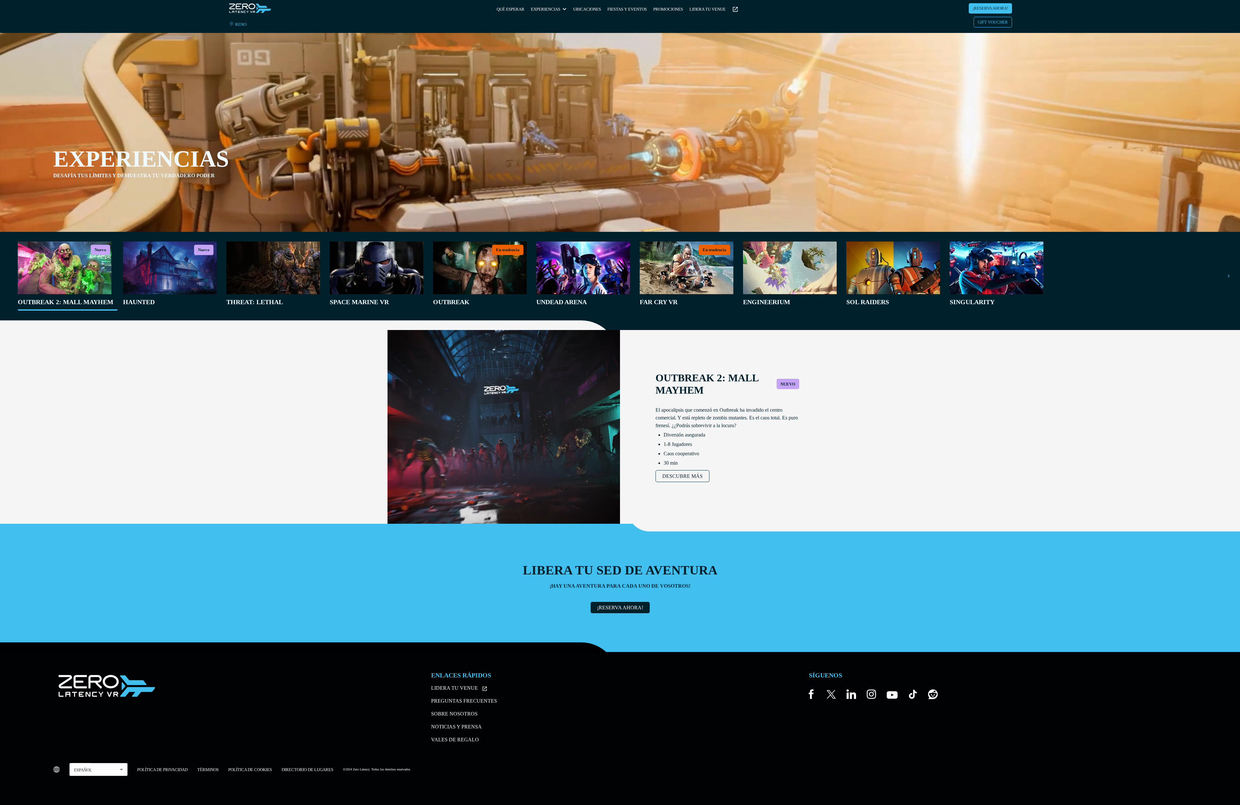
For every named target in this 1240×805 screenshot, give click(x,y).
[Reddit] (933, 695)
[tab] (65, 276)
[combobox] (98, 769)
